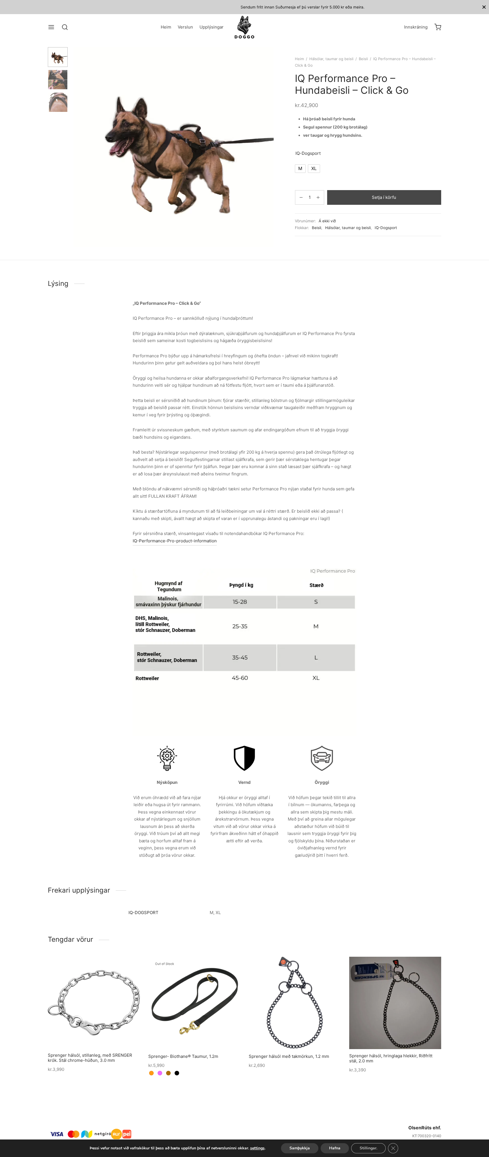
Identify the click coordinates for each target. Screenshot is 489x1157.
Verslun (185, 27)
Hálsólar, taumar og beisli (331, 58)
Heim (166, 27)
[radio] (300, 168)
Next (268, 147)
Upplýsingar (212, 27)
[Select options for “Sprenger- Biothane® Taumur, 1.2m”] (184, 1035)
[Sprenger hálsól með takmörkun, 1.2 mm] (295, 1003)
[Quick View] (103, 1035)
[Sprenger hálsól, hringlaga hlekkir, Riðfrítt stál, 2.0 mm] (395, 1003)
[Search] (64, 27)
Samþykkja (299, 1148)
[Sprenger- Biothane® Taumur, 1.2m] (194, 1003)
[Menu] (51, 27)
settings (257, 1148)
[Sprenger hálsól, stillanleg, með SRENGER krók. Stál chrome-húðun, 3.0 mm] (94, 1003)
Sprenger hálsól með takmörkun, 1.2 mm (289, 1056)
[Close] (484, 7)
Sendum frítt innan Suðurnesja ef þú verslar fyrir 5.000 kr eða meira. (244, 7)
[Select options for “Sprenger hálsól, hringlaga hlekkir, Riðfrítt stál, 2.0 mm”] (385, 1035)
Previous (79, 147)
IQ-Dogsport (308, 153)
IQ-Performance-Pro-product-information (175, 540)
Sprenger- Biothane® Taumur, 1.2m (183, 1056)
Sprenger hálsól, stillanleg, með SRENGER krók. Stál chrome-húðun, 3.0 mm (90, 1057)
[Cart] (437, 27)
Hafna (334, 1148)
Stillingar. (368, 1148)
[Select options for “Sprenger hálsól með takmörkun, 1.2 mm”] (285, 1035)
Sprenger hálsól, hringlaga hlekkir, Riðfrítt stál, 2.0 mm (390, 1058)
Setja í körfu (384, 197)
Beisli (363, 58)
